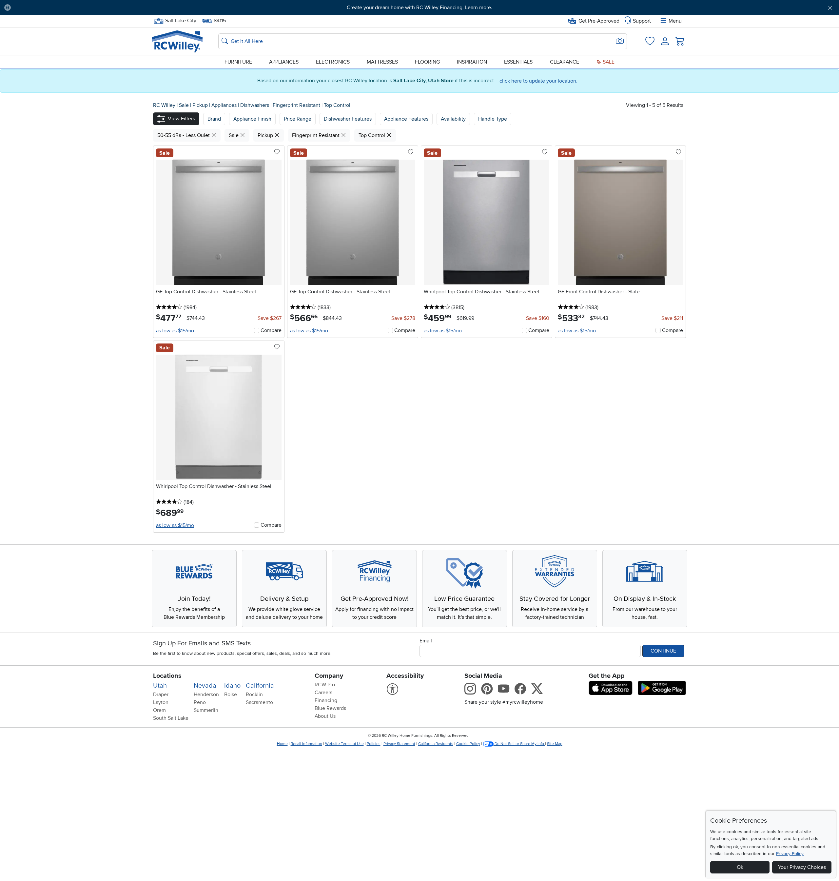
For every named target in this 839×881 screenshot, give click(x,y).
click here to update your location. (538, 81)
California (260, 686)
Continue (663, 651)
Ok (740, 867)
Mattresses (382, 62)
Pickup (200, 105)
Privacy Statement (399, 743)
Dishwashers (255, 105)
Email (426, 640)
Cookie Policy (468, 743)
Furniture (238, 62)
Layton (160, 702)
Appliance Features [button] (406, 119)
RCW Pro (325, 684)
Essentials (518, 62)
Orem (159, 710)
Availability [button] (453, 119)
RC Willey (164, 105)
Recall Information (306, 743)
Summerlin (206, 710)
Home (282, 743)
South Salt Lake (170, 718)
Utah (160, 686)
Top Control (337, 105)
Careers (323, 692)
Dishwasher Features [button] (348, 119)
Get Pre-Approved (598, 21)
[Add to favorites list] (277, 152)
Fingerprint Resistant (297, 105)
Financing (326, 700)
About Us (325, 716)
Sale (608, 62)
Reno (200, 702)
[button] (79, 8)
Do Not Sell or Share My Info (519, 743)
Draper (160, 694)
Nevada (205, 686)
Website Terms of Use (344, 743)
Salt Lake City (180, 20)
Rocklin (254, 694)
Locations (167, 676)
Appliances (284, 62)
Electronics (333, 62)
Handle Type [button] (492, 119)
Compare (271, 330)
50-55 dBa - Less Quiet (184, 135)
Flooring (427, 62)
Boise (230, 694)
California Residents (435, 743)
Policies (373, 743)
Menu (675, 21)
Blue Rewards (330, 708)
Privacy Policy (790, 853)
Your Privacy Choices (802, 867)
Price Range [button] (297, 119)
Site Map (554, 743)
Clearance (564, 62)
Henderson (206, 694)
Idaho (232, 686)
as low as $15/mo (175, 330)
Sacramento (259, 702)
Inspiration (472, 62)
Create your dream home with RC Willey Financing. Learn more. (419, 7)
